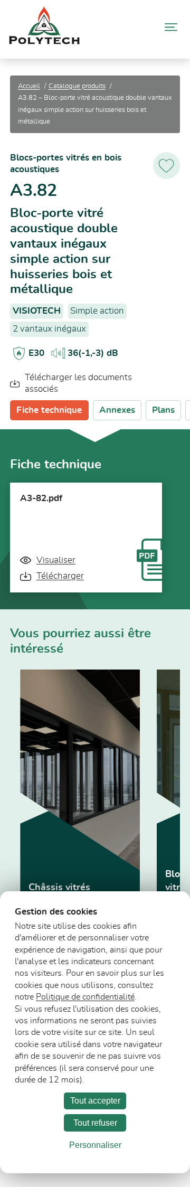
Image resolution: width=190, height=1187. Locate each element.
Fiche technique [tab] (49, 410)
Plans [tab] (163, 410)
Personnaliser (95, 1145)
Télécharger (59, 575)
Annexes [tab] (117, 410)
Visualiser (55, 559)
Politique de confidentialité (85, 997)
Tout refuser (95, 1122)
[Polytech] (44, 41)
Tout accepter (95, 1100)
